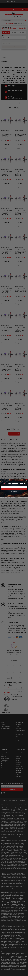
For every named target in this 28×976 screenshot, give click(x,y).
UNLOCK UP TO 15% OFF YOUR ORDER (14, 489)
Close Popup (14, 492)
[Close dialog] (26, 480)
